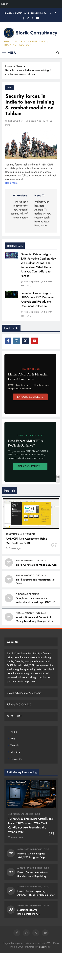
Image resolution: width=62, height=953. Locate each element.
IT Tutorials (22, 594)
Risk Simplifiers (15, 120)
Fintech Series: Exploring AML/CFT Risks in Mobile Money (36, 893)
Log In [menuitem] (4, 3)
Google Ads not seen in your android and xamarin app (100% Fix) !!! (36, 602)
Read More (11, 183)
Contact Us (15, 759)
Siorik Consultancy (36, 32)
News (9, 87)
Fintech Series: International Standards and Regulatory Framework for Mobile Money (34, 876)
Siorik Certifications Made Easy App (36, 565)
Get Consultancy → (30, 466)
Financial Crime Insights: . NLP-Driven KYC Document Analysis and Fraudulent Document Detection (38, 299)
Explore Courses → (30, 397)
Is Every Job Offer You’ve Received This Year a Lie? (26, 12)
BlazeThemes (45, 946)
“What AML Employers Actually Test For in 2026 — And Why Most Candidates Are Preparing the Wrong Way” (30, 825)
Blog (12, 738)
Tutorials (30, 533)
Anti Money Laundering (20, 814)
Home (13, 732)
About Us (15, 752)
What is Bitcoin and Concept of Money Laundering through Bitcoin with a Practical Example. (35, 621)
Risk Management (15, 533)
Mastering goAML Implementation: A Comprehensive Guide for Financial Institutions (31, 915)
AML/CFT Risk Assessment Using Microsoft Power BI (26, 540)
